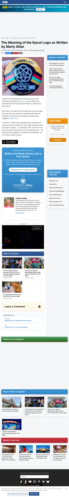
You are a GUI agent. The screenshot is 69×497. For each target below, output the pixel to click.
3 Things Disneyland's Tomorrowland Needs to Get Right (56, 87)
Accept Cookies (34, 493)
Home (2, 38)
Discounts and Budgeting (56, 191)
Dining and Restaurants (56, 187)
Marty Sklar (13, 118)
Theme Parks (53, 184)
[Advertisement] (58, 157)
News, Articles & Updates (14, 392)
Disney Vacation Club (55, 201)
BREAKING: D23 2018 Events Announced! (18, 319)
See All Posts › (20, 213)
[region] (34, 491)
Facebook (8, 53)
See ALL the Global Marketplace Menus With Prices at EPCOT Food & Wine (57, 411)
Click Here (40, 9)
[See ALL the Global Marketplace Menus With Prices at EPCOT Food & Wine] (34, 263)
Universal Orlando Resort (56, 205)
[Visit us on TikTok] (21, 481)
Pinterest (16, 53)
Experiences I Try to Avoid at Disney (16, 326)
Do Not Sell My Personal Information (17, 493)
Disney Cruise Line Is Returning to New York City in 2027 (43, 456)
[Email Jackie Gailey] (17, 216)
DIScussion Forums (24, 473)
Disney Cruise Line (54, 198)
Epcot (6, 38)
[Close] (66, 489)
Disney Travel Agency (35, 473)
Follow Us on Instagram (13, 339)
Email (21, 53)
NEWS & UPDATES (57, 57)
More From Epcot (11, 254)
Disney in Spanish (45, 473)
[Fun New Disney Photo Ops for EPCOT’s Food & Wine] (12, 287)
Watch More (37, 228)
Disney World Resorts (55, 194)
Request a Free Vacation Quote (23, 170)
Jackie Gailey (7, 50)
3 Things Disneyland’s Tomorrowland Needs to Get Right (11, 433)
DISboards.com (53, 180)
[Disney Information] (5, 2)
